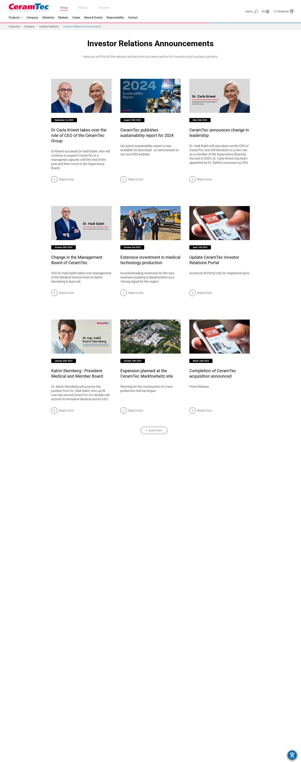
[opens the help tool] (292, 754)
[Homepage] (29, 7)
